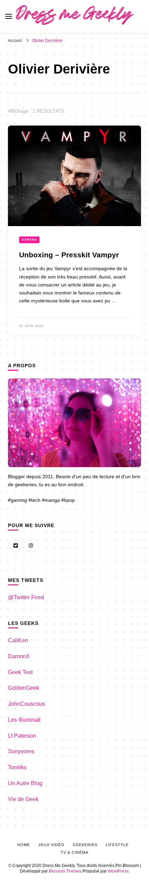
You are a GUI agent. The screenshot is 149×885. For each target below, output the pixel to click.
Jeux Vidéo (51, 845)
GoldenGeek (23, 688)
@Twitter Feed (26, 597)
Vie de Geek (23, 799)
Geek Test (20, 672)
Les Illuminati (24, 720)
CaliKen (18, 640)
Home (23, 845)
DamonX (19, 656)
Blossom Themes (65, 871)
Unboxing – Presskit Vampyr (69, 255)
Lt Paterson (22, 736)
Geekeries (85, 845)
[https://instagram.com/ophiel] (31, 545)
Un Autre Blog (25, 783)
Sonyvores (21, 751)
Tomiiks (17, 767)
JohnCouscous (26, 704)
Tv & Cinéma (74, 852)
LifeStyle (117, 845)
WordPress (118, 871)
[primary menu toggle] (8, 16)
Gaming (29, 239)
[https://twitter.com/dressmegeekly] (16, 545)
